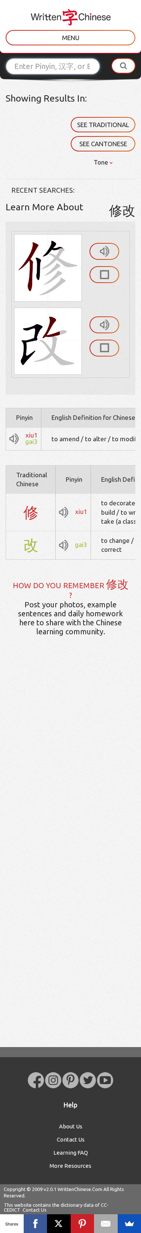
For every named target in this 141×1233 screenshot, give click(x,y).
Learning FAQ (70, 1152)
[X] (59, 1223)
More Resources (70, 1166)
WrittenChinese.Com (80, 1189)
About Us (70, 1126)
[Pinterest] (82, 1223)
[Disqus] (70, 760)
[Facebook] (35, 1223)
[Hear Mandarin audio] (104, 251)
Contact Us (71, 1139)
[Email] (106, 1223)
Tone (102, 162)
